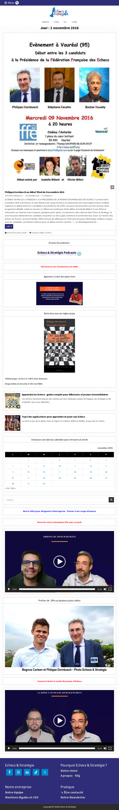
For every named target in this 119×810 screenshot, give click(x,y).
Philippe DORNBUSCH (14, 196)
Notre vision (69, 770)
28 (13, 483)
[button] (59, 561)
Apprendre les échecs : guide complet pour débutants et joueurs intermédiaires (65, 394)
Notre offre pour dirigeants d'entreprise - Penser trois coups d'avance (59, 511)
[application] (59, 561)
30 (44, 483)
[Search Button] (17, 2)
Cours (74, 22)
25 (75, 477)
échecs (48, 233)
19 (91, 472)
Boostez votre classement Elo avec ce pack (59, 522)
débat (41, 233)
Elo (65, 22)
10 (59, 466)
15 (28, 472)
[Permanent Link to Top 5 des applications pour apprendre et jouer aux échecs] (12, 423)
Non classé (22, 233)
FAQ (77, 775)
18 (75, 472)
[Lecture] (9, 589)
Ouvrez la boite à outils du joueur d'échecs (59, 681)
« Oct (7, 488)
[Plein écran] (110, 589)
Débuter (45, 22)
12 (91, 466)
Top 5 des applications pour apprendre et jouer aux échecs (53, 416)
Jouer (56, 22)
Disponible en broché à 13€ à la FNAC (24, 383)
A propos (67, 775)
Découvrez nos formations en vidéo (59, 266)
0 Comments (47, 196)
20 (106, 472)
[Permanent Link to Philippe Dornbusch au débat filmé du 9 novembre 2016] (59, 112)
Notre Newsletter (73, 797)
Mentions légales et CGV (21, 797)
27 (106, 477)
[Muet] (105, 589)
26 (91, 477)
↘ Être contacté (72, 792)
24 (59, 477)
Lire (10, 227)
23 (44, 477)
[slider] (57, 589)
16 (44, 472)
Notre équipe (14, 792)
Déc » (13, 488)
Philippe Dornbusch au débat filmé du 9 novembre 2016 (34, 192)
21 (13, 477)
